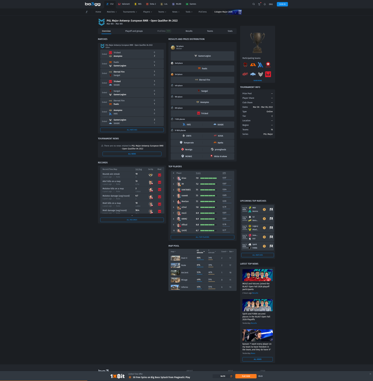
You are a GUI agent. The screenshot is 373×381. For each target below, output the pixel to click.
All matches (132, 130)
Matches (111, 12)
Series (245, 134)
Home (98, 12)
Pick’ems (203, 12)
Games (193, 4)
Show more (258, 81)
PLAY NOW (246, 376)
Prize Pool (247, 93)
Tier (244, 116)
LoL (166, 4)
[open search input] (253, 4)
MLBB (178, 4)
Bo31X (223, 376)
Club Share (247, 102)
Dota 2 (153, 4)
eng (271, 4)
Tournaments (129, 12)
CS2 (112, 4)
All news (132, 154)
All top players (202, 237)
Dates (245, 107)
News (174, 12)
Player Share (248, 98)
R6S (139, 4)
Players (146, 12)
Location (246, 120)
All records (132, 220)
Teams (161, 12)
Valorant (126, 4)
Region (245, 125)
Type (244, 111)
